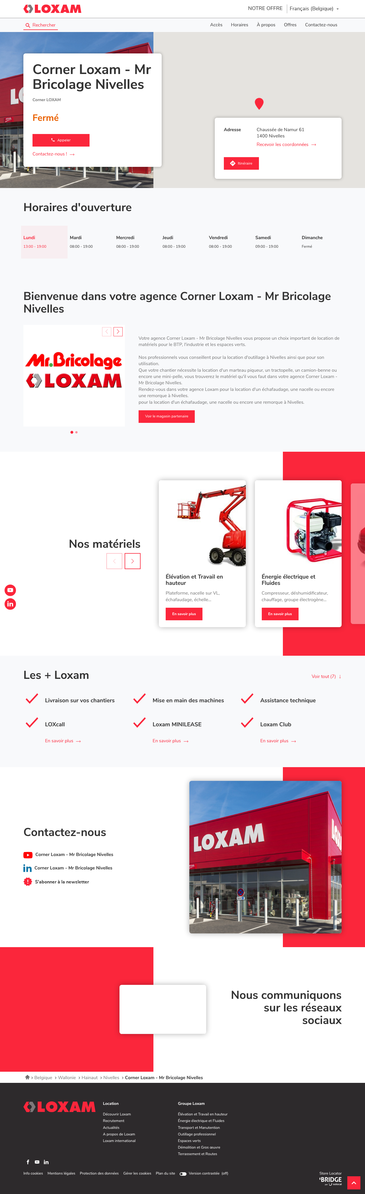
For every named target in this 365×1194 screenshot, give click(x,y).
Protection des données (99, 1174)
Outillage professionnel (197, 1134)
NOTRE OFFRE (265, 8)
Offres (290, 25)
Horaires (239, 25)
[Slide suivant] (118, 331)
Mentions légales (61, 1174)
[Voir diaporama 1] (71, 432)
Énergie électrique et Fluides (288, 580)
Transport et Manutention (199, 1128)
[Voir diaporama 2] (76, 432)
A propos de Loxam (119, 1134)
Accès (216, 25)
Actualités (111, 1128)
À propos (266, 25)
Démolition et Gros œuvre (199, 1148)
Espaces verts (189, 1141)
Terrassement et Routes (197, 1154)
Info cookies (33, 1174)
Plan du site (165, 1173)
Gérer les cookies (137, 1173)
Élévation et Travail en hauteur (194, 580)
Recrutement (113, 1121)
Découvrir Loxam (117, 1114)
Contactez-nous (321, 25)
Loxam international (119, 1141)
